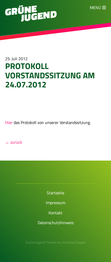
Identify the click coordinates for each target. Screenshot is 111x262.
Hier (9, 122)
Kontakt (55, 213)
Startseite (55, 193)
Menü (95, 7)
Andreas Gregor (74, 242)
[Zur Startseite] (31, 20)
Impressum (55, 202)
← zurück (13, 142)
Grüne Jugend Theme (41, 242)
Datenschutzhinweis (56, 222)
